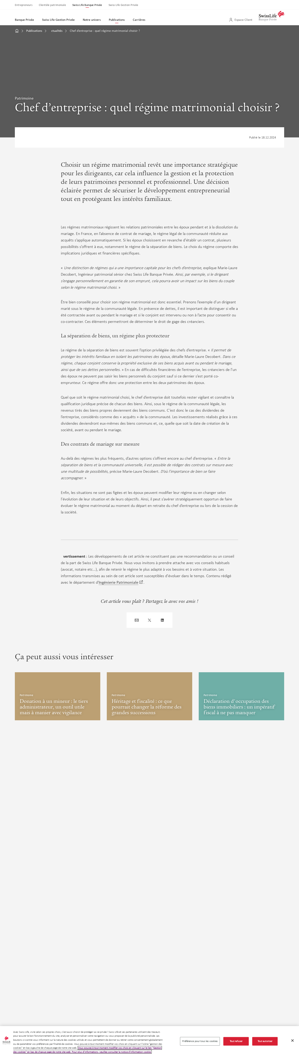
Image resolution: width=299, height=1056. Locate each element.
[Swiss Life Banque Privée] (271, 14)
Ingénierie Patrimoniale (118, 582)
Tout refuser (236, 1041)
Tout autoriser (265, 1041)
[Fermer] (292, 1040)
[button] (136, 620)
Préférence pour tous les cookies (200, 1041)
